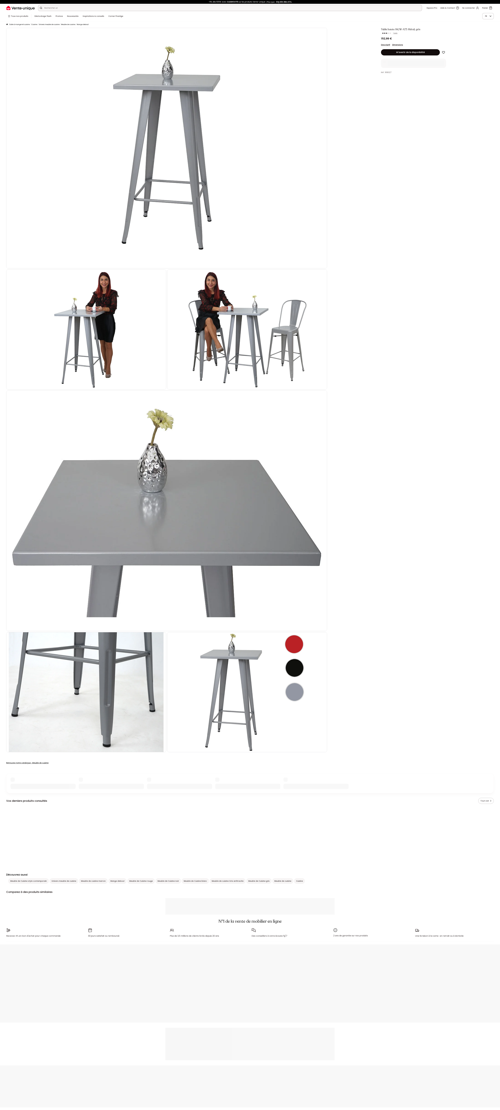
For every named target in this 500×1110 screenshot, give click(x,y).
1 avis (395, 33)
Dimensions (397, 44)
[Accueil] (7, 25)
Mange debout (83, 24)
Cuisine (34, 24)
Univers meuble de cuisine (49, 24)
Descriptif (385, 44)
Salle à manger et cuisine (19, 24)
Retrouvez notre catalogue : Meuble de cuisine (27, 763)
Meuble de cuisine (68, 24)
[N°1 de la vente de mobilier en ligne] (20, 8)
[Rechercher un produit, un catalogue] (41, 8)
